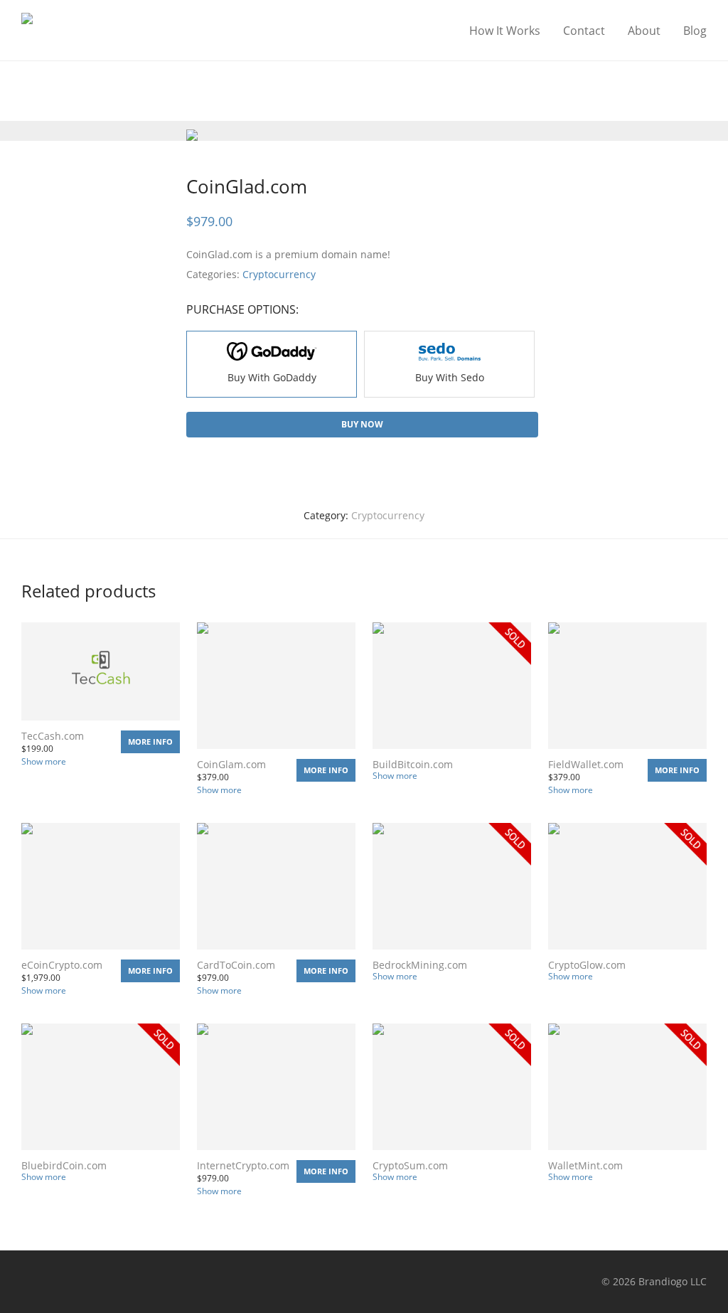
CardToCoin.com (236, 965)
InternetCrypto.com (243, 1165)
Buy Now (362, 424)
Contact (584, 30)
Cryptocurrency (279, 274)
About (644, 30)
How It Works (504, 30)
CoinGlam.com (231, 764)
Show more (43, 761)
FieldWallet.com (585, 764)
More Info (150, 741)
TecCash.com (52, 736)
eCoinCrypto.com (61, 965)
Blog (695, 30)
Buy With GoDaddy (272, 377)
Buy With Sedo (449, 377)
